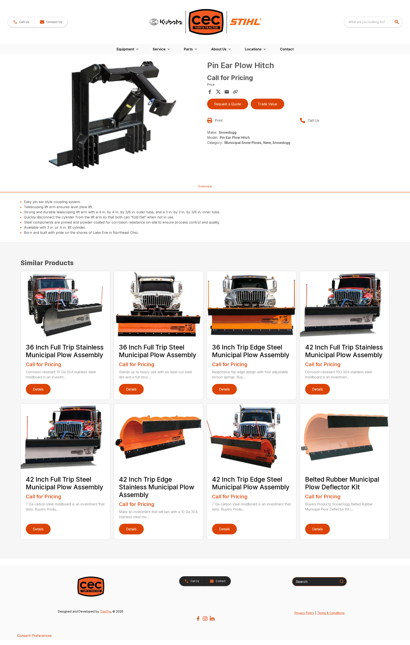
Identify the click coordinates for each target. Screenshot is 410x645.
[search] (397, 22)
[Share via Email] (226, 91)
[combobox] (373, 22)
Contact (287, 49)
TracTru (105, 611)
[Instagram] (205, 618)
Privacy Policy (304, 613)
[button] (21, 22)
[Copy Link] (235, 91)
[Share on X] (218, 91)
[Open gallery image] (112, 115)
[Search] (342, 581)
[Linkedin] (212, 618)
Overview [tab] (205, 186)
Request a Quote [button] (227, 104)
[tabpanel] (112, 116)
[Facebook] (198, 618)
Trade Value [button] (267, 104)
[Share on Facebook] (209, 91)
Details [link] (38, 389)
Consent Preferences (34, 635)
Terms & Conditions (330, 613)
